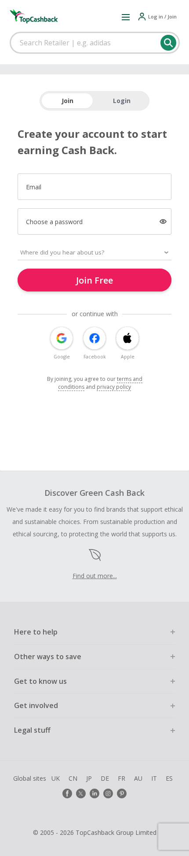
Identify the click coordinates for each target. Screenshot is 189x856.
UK (55, 778)
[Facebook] (67, 793)
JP (89, 778)
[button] (125, 17)
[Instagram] (108, 793)
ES (169, 778)
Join (67, 100)
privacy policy (114, 387)
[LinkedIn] (94, 793)
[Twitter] (81, 793)
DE (105, 778)
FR (121, 778)
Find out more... (95, 576)
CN (73, 778)
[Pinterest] (122, 793)
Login (122, 100)
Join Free (94, 280)
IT (154, 778)
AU (138, 778)
